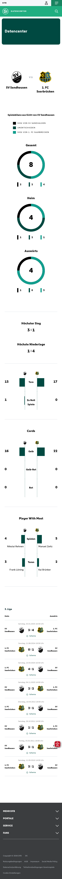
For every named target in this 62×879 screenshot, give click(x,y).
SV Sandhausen (10, 630)
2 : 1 (31, 708)
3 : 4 (31, 630)
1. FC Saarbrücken (52, 630)
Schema (32, 636)
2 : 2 (31, 688)
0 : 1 (31, 649)
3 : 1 (31, 747)
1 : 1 (31, 727)
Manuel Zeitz (45, 546)
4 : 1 (31, 669)
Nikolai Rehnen (15, 546)
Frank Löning (16, 570)
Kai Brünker (44, 570)
